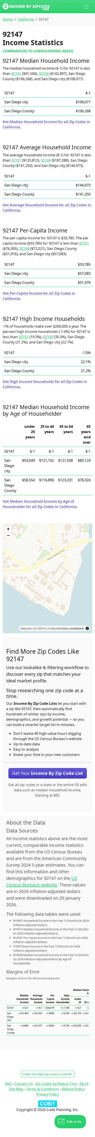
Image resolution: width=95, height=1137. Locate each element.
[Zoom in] (8, 529)
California (26, 19)
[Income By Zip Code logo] (26, 6)
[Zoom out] (8, 535)
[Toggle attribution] (87, 628)
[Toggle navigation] (86, 6)
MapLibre (26, 628)
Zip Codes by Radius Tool (56, 1083)
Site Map (16, 1089)
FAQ (8, 1083)
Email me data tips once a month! (47, 1074)
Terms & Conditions (42, 1089)
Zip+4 (83, 1083)
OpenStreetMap (59, 628)
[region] (47, 578)
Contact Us (23, 1083)
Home (8, 19)
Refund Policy (73, 1089)
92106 (44, 73)
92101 (16, 73)
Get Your (47, 773)
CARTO (41, 628)
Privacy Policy (47, 1094)
